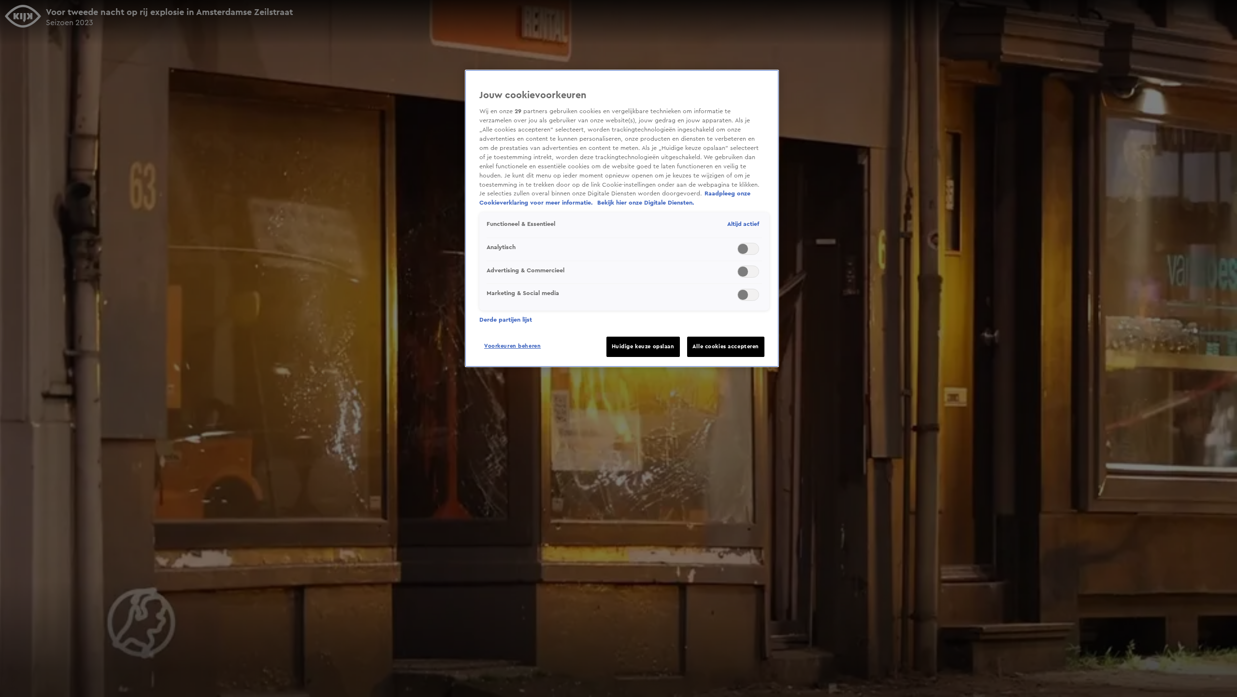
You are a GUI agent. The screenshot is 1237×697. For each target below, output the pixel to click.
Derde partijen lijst (505, 320)
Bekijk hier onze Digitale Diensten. (645, 203)
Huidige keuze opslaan (643, 346)
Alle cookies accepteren (725, 346)
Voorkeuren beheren (512, 346)
